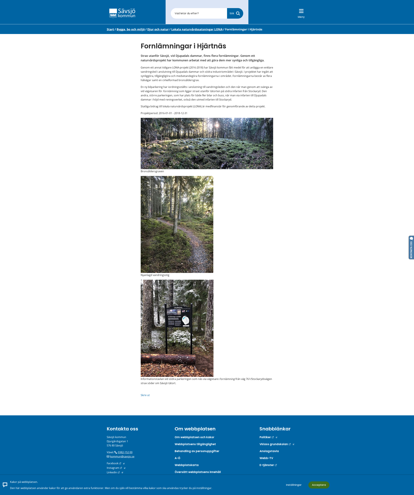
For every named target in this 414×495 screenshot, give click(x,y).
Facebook (116, 463)
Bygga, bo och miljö (131, 29)
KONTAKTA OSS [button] (411, 249)
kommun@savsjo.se (122, 456)
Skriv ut (145, 395)
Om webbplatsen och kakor (194, 437)
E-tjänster (268, 465)
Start (110, 29)
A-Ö (177, 458)
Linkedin (115, 472)
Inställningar (294, 485)
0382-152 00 (125, 452)
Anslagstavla (269, 451)
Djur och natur (158, 29)
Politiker (268, 437)
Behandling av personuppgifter (197, 451)
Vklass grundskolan (277, 444)
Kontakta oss (122, 429)
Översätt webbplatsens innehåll (198, 472)
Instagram (116, 468)
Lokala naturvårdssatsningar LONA (197, 29)
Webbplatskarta (187, 465)
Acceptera (319, 485)
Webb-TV (266, 458)
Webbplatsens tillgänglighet (195, 444)
